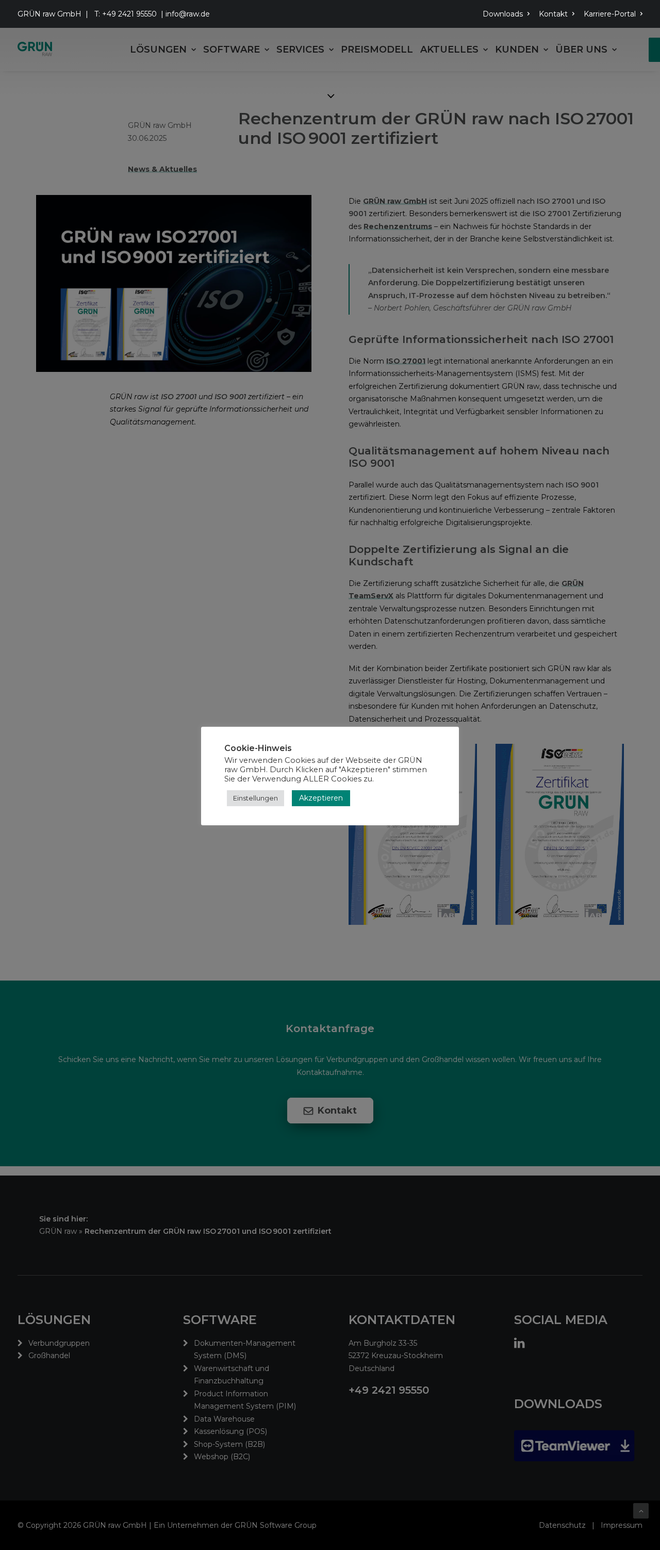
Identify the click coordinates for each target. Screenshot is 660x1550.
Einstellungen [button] (255, 798)
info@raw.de (188, 14)
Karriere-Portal (610, 14)
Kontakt (553, 14)
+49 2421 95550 (129, 14)
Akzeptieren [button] (321, 798)
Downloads (503, 14)
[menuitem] (508, 14)
